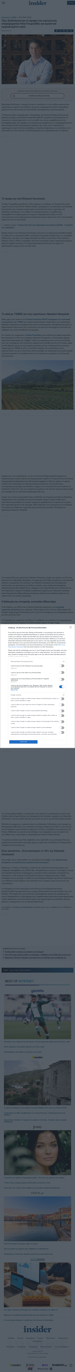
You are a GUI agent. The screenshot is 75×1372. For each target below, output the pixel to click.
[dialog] (37, 686)
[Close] (71, 628)
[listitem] (37, 661)
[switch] (61, 665)
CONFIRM (23, 742)
